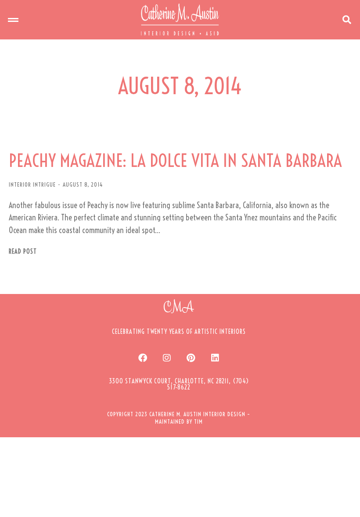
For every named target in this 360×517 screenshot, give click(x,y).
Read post (23, 251)
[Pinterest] (191, 358)
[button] (13, 19)
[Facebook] (142, 358)
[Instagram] (167, 358)
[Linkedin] (215, 358)
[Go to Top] (347, 504)
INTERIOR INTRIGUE (32, 184)
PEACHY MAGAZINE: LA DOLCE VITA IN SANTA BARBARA (175, 160)
